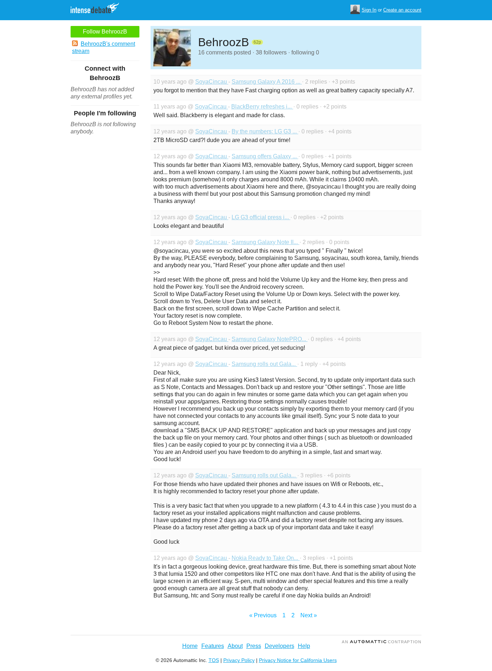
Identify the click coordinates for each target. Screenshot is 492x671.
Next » (308, 615)
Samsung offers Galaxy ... (265, 156)
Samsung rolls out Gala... (264, 364)
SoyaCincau (211, 82)
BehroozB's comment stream (103, 47)
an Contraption (381, 642)
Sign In (369, 10)
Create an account (402, 10)
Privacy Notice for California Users (298, 660)
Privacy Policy (239, 660)
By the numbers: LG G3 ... (265, 131)
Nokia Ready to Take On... (266, 558)
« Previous (263, 615)
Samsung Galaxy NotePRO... (270, 339)
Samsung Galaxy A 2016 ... (267, 82)
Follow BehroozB (105, 31)
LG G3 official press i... (261, 217)
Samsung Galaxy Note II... (265, 242)
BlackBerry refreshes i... (262, 106)
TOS (214, 660)
